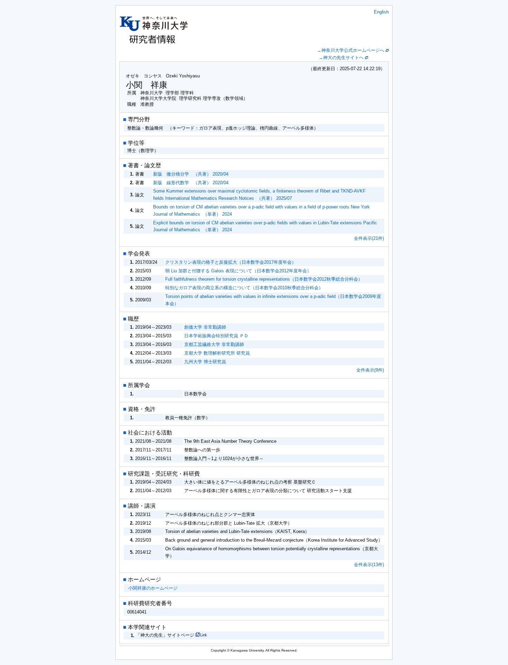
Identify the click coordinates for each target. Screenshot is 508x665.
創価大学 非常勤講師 (205, 327)
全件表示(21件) (369, 238)
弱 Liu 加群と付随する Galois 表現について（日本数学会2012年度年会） (238, 270)
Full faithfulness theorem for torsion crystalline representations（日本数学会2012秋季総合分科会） (264, 279)
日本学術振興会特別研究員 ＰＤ (216, 335)
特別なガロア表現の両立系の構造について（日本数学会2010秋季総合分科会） (244, 287)
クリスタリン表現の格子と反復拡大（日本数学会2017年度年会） (230, 262)
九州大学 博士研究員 (205, 361)
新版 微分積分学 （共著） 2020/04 (190, 174)
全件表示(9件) (370, 370)
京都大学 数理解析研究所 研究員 (217, 353)
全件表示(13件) (369, 564)
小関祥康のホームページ (153, 588)
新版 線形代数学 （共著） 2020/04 (190, 182)
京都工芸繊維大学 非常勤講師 (214, 344)
